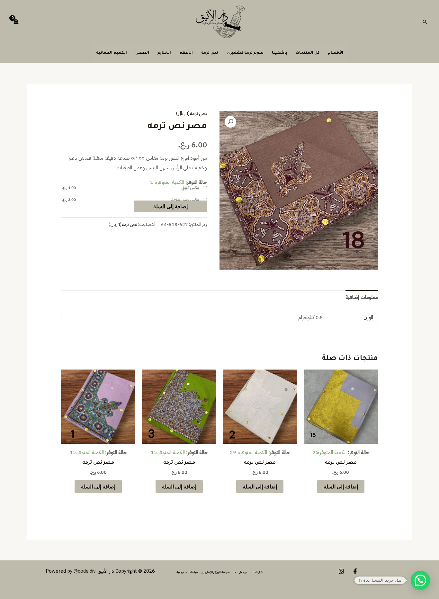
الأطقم (186, 53)
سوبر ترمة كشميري (245, 53)
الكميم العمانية (111, 53)
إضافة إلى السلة (170, 206)
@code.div (84, 571)
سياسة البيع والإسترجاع (215, 571)
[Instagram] (341, 571)
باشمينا (279, 53)
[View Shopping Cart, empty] (16, 22)
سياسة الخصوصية (187, 571)
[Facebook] (355, 571)
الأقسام (335, 53)
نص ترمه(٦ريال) (191, 113)
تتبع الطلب (256, 571)
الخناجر (164, 53)
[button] (425, 22)
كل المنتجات (307, 53)
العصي (142, 53)
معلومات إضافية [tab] (361, 297)
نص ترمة (209, 53)
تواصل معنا (239, 571)
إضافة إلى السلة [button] (341, 486)
